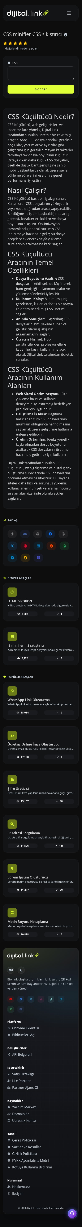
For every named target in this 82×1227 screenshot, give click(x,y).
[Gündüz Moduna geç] (21, 970)
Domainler (20, 1114)
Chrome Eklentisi (25, 1028)
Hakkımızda (20, 1186)
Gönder (41, 89)
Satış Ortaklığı (22, 1074)
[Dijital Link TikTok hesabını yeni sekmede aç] (51, 999)
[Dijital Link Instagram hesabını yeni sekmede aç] (41, 999)
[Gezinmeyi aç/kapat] (69, 13)
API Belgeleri (21, 1054)
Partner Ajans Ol (24, 1087)
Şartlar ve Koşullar (26, 1147)
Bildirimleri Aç (22, 1035)
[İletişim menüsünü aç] (72, 1212)
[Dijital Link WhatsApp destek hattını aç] (64, 546)
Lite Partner (21, 1080)
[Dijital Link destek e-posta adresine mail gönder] (25, 534)
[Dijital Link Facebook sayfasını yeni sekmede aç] (50, 534)
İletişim (17, 1193)
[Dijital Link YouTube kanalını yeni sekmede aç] (10, 999)
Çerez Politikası (23, 1140)
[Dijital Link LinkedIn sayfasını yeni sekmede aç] (38, 546)
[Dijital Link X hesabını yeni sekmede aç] (12, 546)
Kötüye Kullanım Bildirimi (31, 1167)
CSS (15, 63)
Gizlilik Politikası (24, 1153)
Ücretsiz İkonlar (24, 1120)
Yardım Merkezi (23, 1107)
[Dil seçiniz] (10, 970)
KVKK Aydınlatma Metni (30, 1160)
